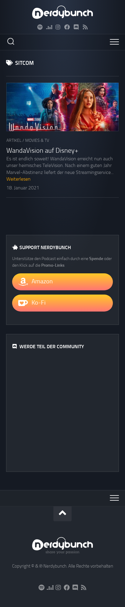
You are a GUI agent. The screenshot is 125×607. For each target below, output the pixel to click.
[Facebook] (67, 27)
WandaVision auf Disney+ (42, 151)
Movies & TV (37, 140)
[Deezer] (49, 27)
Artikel (14, 140)
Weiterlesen (18, 179)
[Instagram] (58, 27)
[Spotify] (39, 27)
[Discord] (76, 27)
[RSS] (85, 27)
